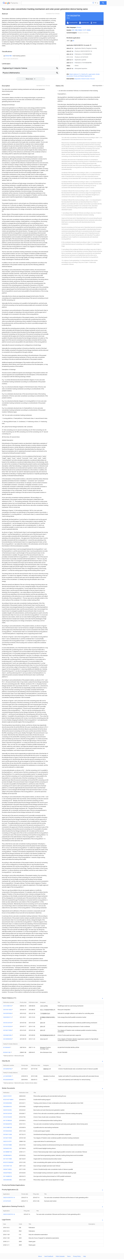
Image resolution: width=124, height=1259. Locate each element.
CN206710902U (7, 1169)
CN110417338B (7, 1159)
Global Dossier (85, 78)
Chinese (79, 27)
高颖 (76, 30)
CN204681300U (7, 1035)
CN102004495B (7, 1103)
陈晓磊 (89, 30)
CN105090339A (7, 1039)
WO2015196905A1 (8, 1162)
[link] (14, 56)
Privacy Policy (77, 1256)
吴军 (73, 30)
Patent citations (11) (75, 74)
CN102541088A (7, 1145)
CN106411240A (7, 1134)
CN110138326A (7, 1120)
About (40, 1256)
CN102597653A (7, 1013)
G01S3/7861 (8, 55)
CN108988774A (7, 1152)
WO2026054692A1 (8, 1079)
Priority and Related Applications (83, 76)
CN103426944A (7, 1131)
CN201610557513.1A (9, 1197)
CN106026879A (7, 1124)
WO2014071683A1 (8, 1099)
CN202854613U (7, 1106)
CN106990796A (7, 1069)
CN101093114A (7, 1166)
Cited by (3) (84, 74)
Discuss (92, 78)
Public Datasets (60, 1256)
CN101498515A (7, 1006)
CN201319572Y (7, 1096)
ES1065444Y (6, 1047)
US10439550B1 (7, 1076)
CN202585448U (7, 1180)
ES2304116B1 (7, 1052)
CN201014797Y (7, 1141)
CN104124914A (7, 1022)
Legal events (91, 74)
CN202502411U (7, 1017)
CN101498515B (7, 1127)
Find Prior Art (85, 22)
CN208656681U (7, 1155)
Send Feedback (48, 1256)
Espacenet (78, 78)
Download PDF (73, 22)
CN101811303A (7, 1009)
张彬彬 (80, 30)
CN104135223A (7, 1026)
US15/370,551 (7, 1201)
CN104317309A (7, 1030)
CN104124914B (7, 1113)
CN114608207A (7, 1176)
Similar (95, 22)
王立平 (84, 30)
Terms (69, 1256)
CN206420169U (7, 1148)
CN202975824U (7, 1173)
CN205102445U (7, 1110)
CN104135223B (7, 1117)
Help (84, 1256)
